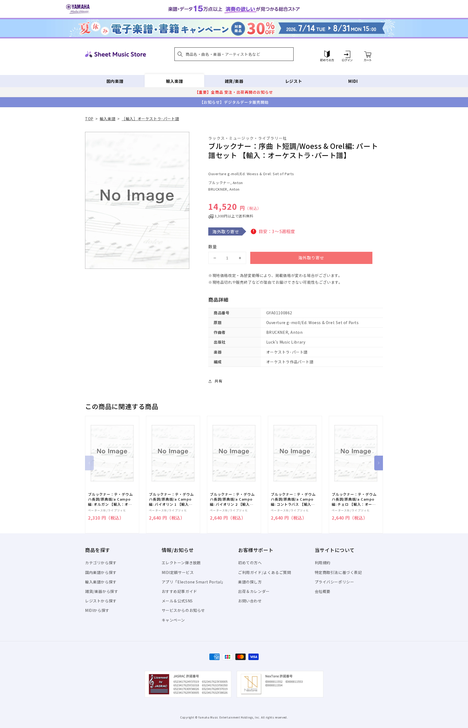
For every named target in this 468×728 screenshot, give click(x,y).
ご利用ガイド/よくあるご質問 (264, 572)
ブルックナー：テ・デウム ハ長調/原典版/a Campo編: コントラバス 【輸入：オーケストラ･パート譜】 (293, 499)
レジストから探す (101, 600)
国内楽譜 (114, 81)
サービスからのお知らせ (183, 610)
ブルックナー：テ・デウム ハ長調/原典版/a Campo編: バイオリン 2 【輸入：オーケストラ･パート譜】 (232, 499)
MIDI (353, 81)
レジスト (293, 81)
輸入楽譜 (174, 81)
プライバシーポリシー (334, 582)
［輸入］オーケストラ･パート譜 (150, 118)
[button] (234, 54)
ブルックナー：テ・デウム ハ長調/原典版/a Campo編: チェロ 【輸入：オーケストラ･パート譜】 (354, 499)
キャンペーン (173, 620)
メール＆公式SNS (177, 600)
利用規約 (322, 562)
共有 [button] (218, 381)
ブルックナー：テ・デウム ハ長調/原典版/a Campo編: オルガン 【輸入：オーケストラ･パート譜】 (110, 499)
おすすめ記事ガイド (179, 591)
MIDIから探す (97, 610)
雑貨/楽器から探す (101, 591)
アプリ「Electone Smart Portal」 (194, 582)
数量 (212, 246)
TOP (89, 118)
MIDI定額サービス (178, 572)
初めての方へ (250, 562)
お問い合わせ (250, 600)
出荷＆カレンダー (254, 591)
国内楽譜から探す (101, 572)
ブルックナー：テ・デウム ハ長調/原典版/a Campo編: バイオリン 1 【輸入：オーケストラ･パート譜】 (171, 499)
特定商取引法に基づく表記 (338, 572)
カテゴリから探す (101, 562)
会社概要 (322, 591)
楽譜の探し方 (250, 582)
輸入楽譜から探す (101, 582)
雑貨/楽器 (234, 81)
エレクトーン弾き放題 (181, 562)
